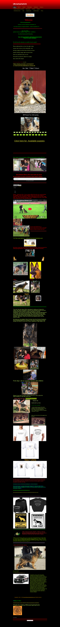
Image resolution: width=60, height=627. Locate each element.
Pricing (42, 10)
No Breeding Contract (17, 10)
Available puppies (36, 10)
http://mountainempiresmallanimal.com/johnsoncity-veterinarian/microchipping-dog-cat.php (25, 492)
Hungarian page (28, 10)
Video (23, 10)
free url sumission (15, 617)
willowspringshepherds (20, 4)
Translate (20, 186)
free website (30, 620)
